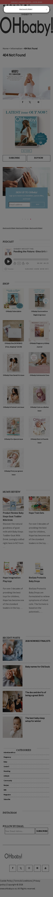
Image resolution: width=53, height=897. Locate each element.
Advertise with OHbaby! (25, 9)
